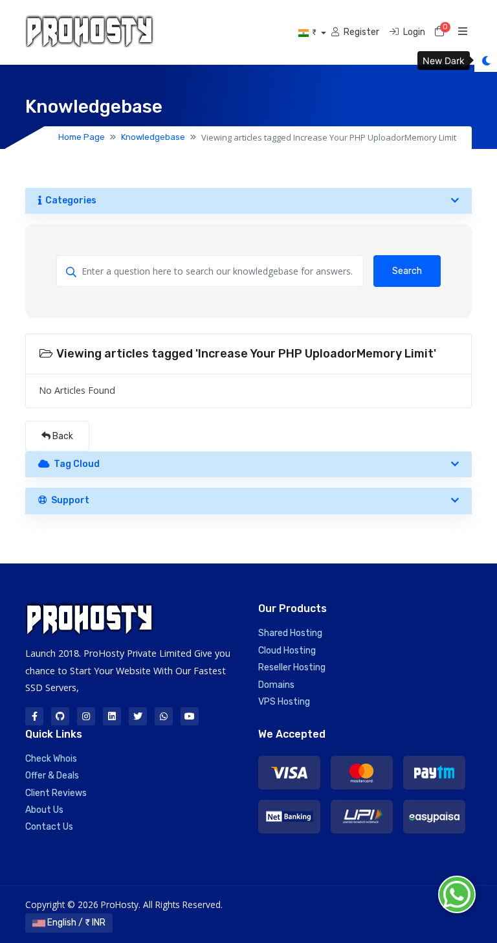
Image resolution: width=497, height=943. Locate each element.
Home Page (81, 137)
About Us (44, 809)
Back (61, 436)
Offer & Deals (52, 775)
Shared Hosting (290, 633)
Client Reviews (56, 793)
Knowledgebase (153, 137)
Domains (276, 684)
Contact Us (49, 826)
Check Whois (51, 758)
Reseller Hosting (292, 667)
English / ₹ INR (75, 922)
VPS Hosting (284, 701)
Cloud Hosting (287, 650)
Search (407, 271)
